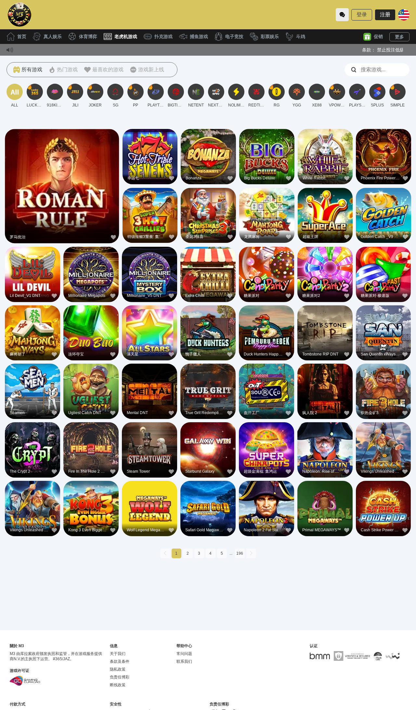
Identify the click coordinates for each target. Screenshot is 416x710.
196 (239, 553)
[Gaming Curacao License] (25, 681)
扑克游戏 (163, 36)
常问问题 (184, 653)
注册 (385, 14)
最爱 (62, 172)
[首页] (19, 14)
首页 (21, 36)
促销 (378, 36)
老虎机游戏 (125, 36)
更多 (399, 36)
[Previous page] (165, 553)
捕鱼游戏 (199, 36)
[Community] (342, 14)
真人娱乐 (53, 36)
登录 (362, 14)
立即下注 (62, 187)
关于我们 (117, 653)
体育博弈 (88, 36)
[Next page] (251, 553)
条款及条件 (119, 661)
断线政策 (117, 685)
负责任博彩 (119, 677)
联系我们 (184, 661)
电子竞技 (234, 36)
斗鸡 (300, 36)
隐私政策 (117, 669)
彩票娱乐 (270, 36)
